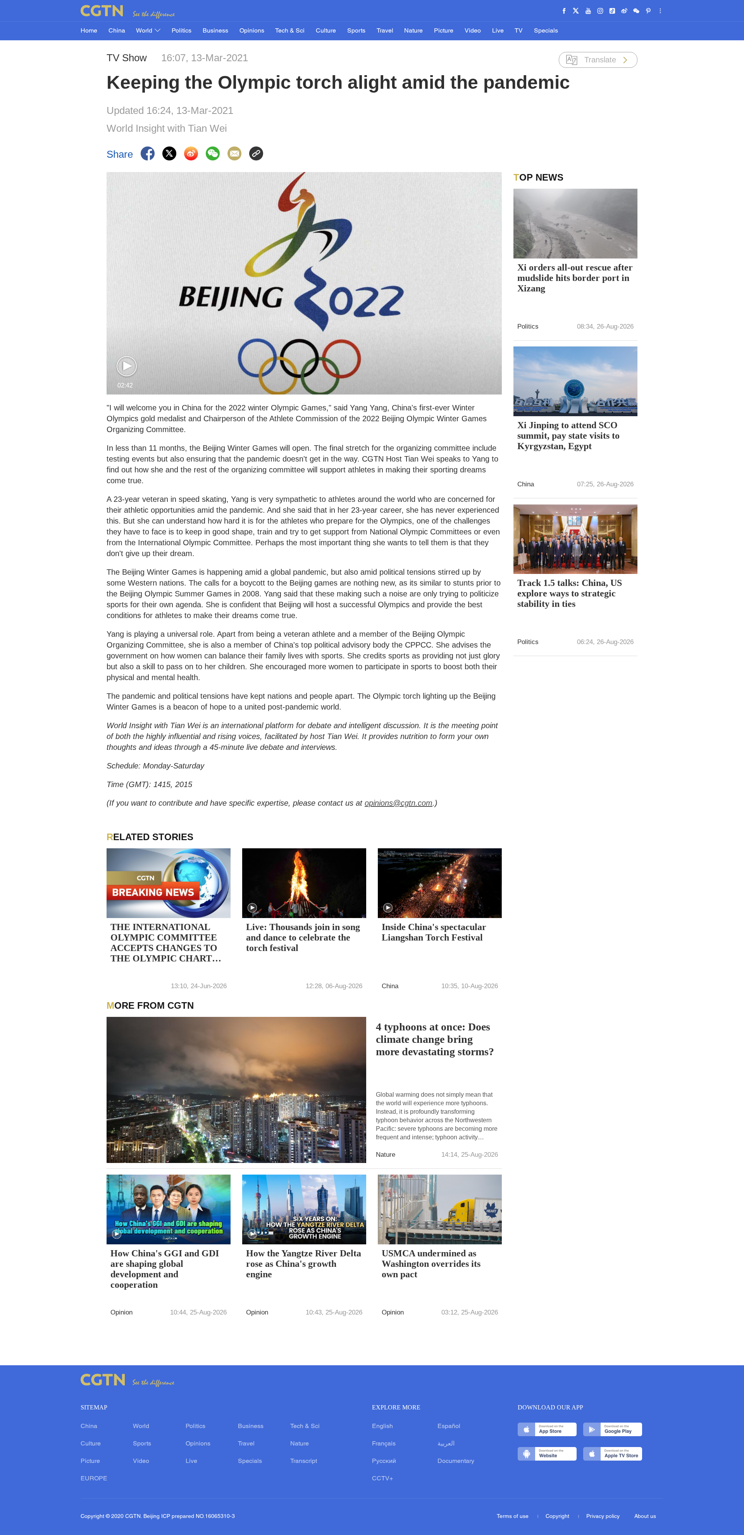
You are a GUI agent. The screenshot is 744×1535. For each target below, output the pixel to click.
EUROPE (94, 1479)
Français (384, 1444)
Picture (443, 31)
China (116, 31)
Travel (385, 31)
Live (498, 31)
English (382, 1426)
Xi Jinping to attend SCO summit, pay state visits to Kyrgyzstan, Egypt (568, 435)
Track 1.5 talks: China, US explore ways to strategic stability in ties (569, 593)
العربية (446, 1444)
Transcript (303, 1461)
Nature (413, 31)
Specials (546, 31)
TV (519, 31)
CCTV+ (382, 1479)
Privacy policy (603, 1516)
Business (215, 31)
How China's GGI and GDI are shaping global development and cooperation (164, 1269)
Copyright (558, 1516)
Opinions (251, 31)
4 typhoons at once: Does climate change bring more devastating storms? (435, 1039)
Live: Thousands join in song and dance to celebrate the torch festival (303, 937)
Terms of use (513, 1516)
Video (473, 31)
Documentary (455, 1461)
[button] (126, 366)
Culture (326, 31)
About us (645, 1516)
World (145, 31)
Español (448, 1426)
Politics (181, 31)
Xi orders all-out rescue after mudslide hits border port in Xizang (575, 277)
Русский (384, 1461)
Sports (356, 31)
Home (89, 31)
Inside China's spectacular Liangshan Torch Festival (434, 932)
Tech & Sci (290, 31)
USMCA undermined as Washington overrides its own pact (431, 1263)
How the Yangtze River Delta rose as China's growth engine (303, 1263)
